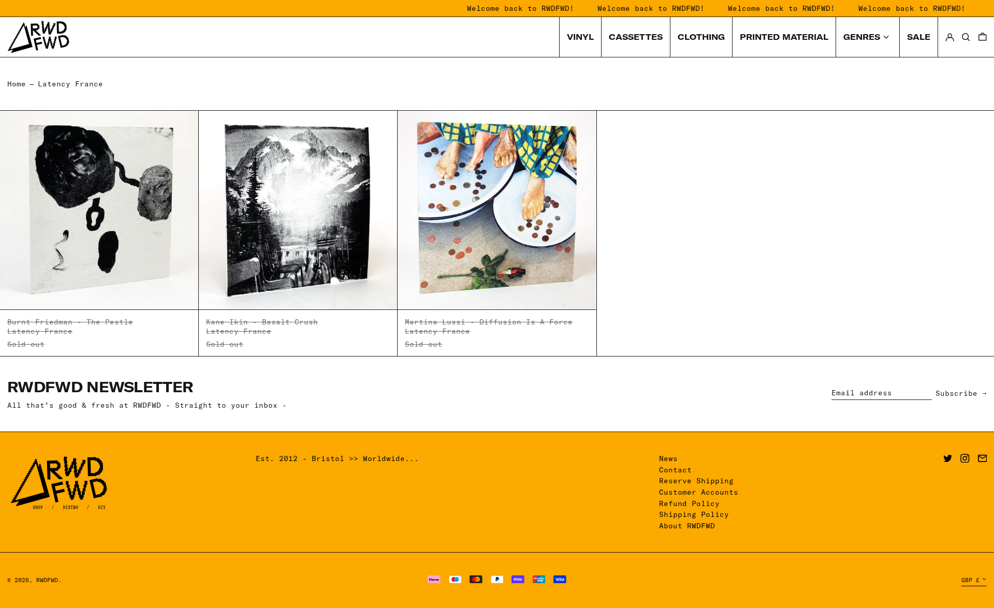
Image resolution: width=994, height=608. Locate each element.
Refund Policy (689, 503)
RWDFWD (47, 580)
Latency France (70, 83)
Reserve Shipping (696, 480)
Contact (675, 469)
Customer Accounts (698, 492)
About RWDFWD (687, 525)
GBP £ (970, 580)
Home (16, 83)
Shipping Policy (694, 514)
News (668, 458)
